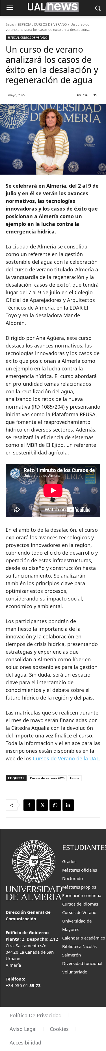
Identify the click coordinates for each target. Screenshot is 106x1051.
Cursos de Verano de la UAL (66, 758)
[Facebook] (29, 805)
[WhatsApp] (55, 805)
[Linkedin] (68, 805)
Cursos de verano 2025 (47, 778)
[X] (42, 805)
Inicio (10, 24)
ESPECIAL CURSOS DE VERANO (42, 24)
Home (74, 778)
